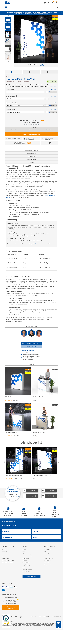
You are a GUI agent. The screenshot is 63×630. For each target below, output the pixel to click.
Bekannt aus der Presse (7, 562)
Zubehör (32, 72)
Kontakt (24, 549)
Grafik (24, 551)
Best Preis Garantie (27, 569)
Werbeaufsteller (47, 560)
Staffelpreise (54, 92)
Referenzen (4, 551)
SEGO (48, 12)
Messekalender (26, 571)
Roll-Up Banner (47, 549)
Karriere (3, 556)
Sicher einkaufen (27, 562)
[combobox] (33, 7)
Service (49, 72)
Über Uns (4, 549)
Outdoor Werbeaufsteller (25, 13)
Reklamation (26, 558)
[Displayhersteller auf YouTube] (11, 617)
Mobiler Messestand (48, 558)
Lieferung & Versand (27, 556)
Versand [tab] (31, 162)
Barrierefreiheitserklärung (8, 560)
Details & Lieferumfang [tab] (31, 150)
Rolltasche (36, 244)
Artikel (13, 72)
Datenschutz (46, 616)
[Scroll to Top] (58, 627)
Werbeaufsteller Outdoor (50, 565)
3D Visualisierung (27, 553)
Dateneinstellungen (56, 616)
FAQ (24, 567)
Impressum (33, 616)
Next (8, 61)
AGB (40, 616)
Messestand (46, 562)
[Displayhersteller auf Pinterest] (21, 617)
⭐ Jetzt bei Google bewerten (10, 607)
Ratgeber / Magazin (27, 565)
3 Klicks (31, 134)
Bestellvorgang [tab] (31, 159)
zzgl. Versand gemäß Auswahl (31, 124)
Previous (8, 16)
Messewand (46, 556)
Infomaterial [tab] (31, 156)
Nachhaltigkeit (5, 558)
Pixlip (38, 12)
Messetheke (46, 553)
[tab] (31, 91)
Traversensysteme (43, 13)
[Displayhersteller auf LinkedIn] (16, 617)
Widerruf (25, 560)
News (3, 553)
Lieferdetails (26, 81)
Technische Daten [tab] (31, 153)
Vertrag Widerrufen (31, 576)
